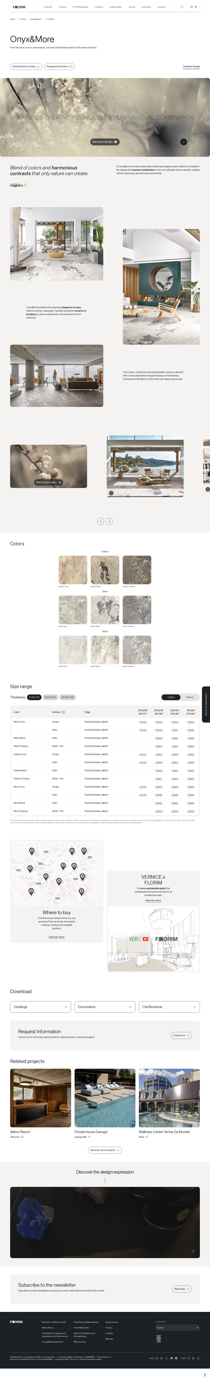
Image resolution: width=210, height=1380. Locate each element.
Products (48, 7)
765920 (174, 762)
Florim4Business (81, 1327)
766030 (142, 754)
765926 (174, 754)
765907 (158, 779)
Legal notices (111, 1322)
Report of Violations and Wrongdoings (84, 1334)
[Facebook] (171, 1358)
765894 (158, 722)
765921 (175, 770)
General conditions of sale (54, 1322)
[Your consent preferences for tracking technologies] (205, 1375)
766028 (142, 722)
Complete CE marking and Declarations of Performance (55, 1334)
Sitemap (109, 1339)
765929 (174, 787)
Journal (131, 7)
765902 (158, 787)
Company (99, 7)
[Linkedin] (176, 1358)
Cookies (109, 1333)
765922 (174, 795)
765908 (158, 811)
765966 (190, 746)
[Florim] (19, 7)
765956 (190, 762)
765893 (158, 803)
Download (146, 7)
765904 (158, 746)
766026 (142, 795)
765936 (174, 811)
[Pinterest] (161, 1358)
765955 (190, 738)
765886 (158, 738)
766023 (142, 762)
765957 (190, 770)
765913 (175, 730)
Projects (62, 7)
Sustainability (116, 7)
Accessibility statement (52, 1342)
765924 (174, 722)
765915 (175, 738)
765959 (190, 803)
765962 (190, 754)
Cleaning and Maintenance (86, 1322)
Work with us (47, 1327)
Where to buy (80, 1342)
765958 (190, 795)
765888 (158, 762)
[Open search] (182, 7)
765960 (190, 722)
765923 (174, 803)
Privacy (108, 1327)
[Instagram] (157, 1358)
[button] (100, 521)
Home (12, 19)
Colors (171, 697)
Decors (189, 697)
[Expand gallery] (111, 493)
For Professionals (80, 7)
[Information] (63, 712)
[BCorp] (159, 1342)
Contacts (161, 7)
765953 (190, 730)
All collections (36, 19)
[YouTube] (166, 1358)
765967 (190, 779)
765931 (175, 746)
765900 (158, 754)
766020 (142, 730)
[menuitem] (48, 7)
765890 (158, 770)
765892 (158, 795)
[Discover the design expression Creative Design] (105, 1222)
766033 (142, 787)
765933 (174, 779)
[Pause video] (195, 149)
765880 (158, 730)
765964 (190, 787)
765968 (190, 811)
